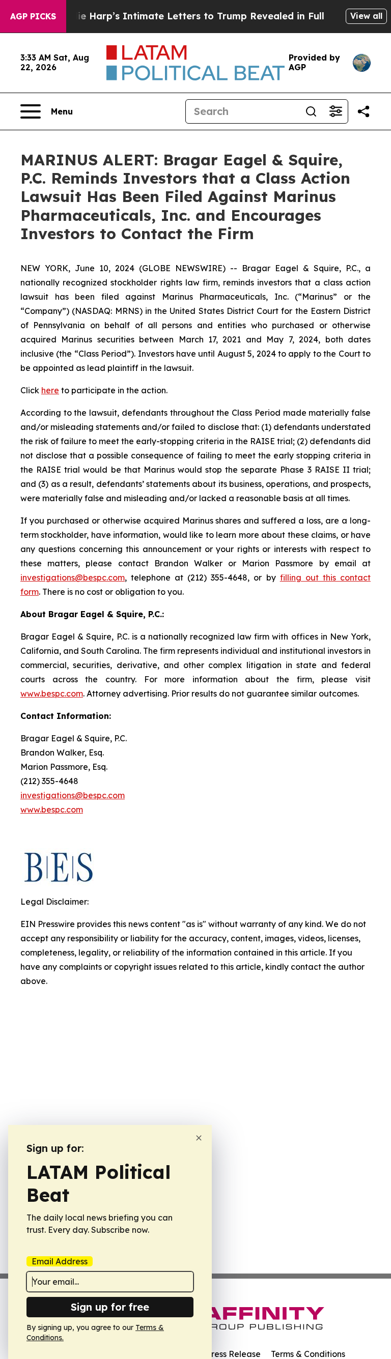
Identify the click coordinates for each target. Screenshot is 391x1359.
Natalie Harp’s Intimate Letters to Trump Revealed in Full (187, 16)
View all (366, 16)
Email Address (60, 1261)
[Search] (311, 111)
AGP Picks (33, 16)
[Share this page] (363, 111)
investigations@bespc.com (72, 577)
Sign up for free (110, 1306)
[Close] (199, 1138)
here (50, 390)
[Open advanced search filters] (335, 111)
